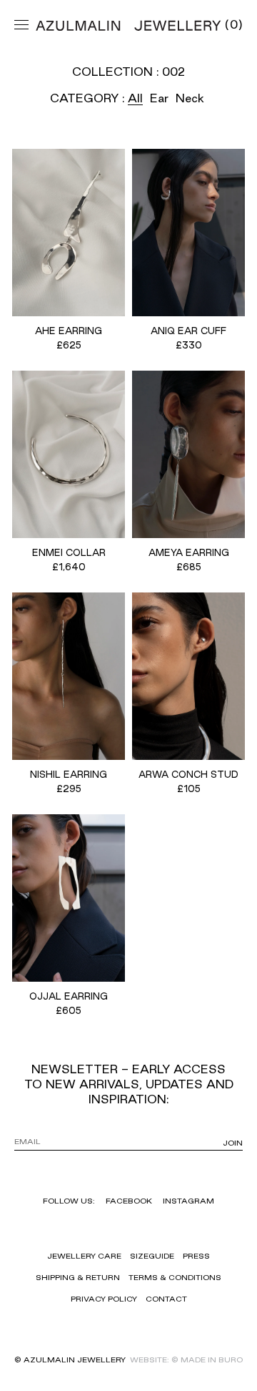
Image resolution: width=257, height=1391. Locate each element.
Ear (159, 98)
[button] (234, 24)
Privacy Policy (104, 1298)
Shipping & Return (78, 1277)
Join (233, 1142)
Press (196, 1255)
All (135, 98)
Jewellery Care (84, 1255)
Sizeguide (152, 1255)
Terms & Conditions (174, 1277)
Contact (166, 1298)
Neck (190, 98)
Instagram (188, 1200)
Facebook (129, 1200)
